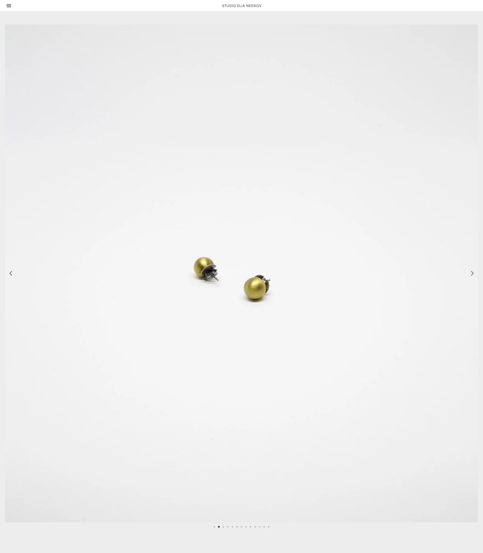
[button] (9, 5)
